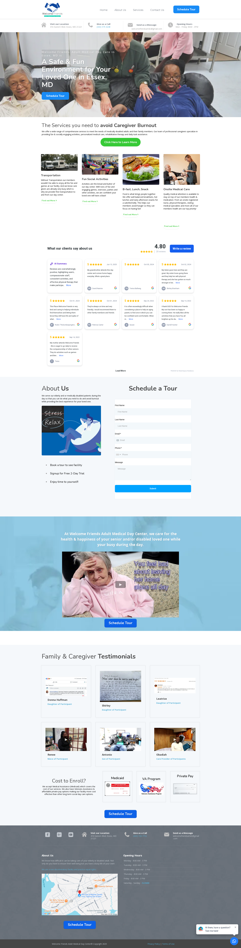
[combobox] (118, 454)
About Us (120, 10)
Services (138, 10)
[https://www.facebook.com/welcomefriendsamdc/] (47, 834)
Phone (118, 448)
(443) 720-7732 (140, 836)
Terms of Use (168, 944)
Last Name (119, 419)
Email (118, 434)
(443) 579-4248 (103, 27)
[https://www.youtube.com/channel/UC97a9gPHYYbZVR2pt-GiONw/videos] (70, 834)
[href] (80, 894)
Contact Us (157, 10)
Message (119, 462)
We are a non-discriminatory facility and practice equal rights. (69, 869)
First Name (119, 405)
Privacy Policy (154, 944)
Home (104, 10)
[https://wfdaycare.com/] (52, 10)
